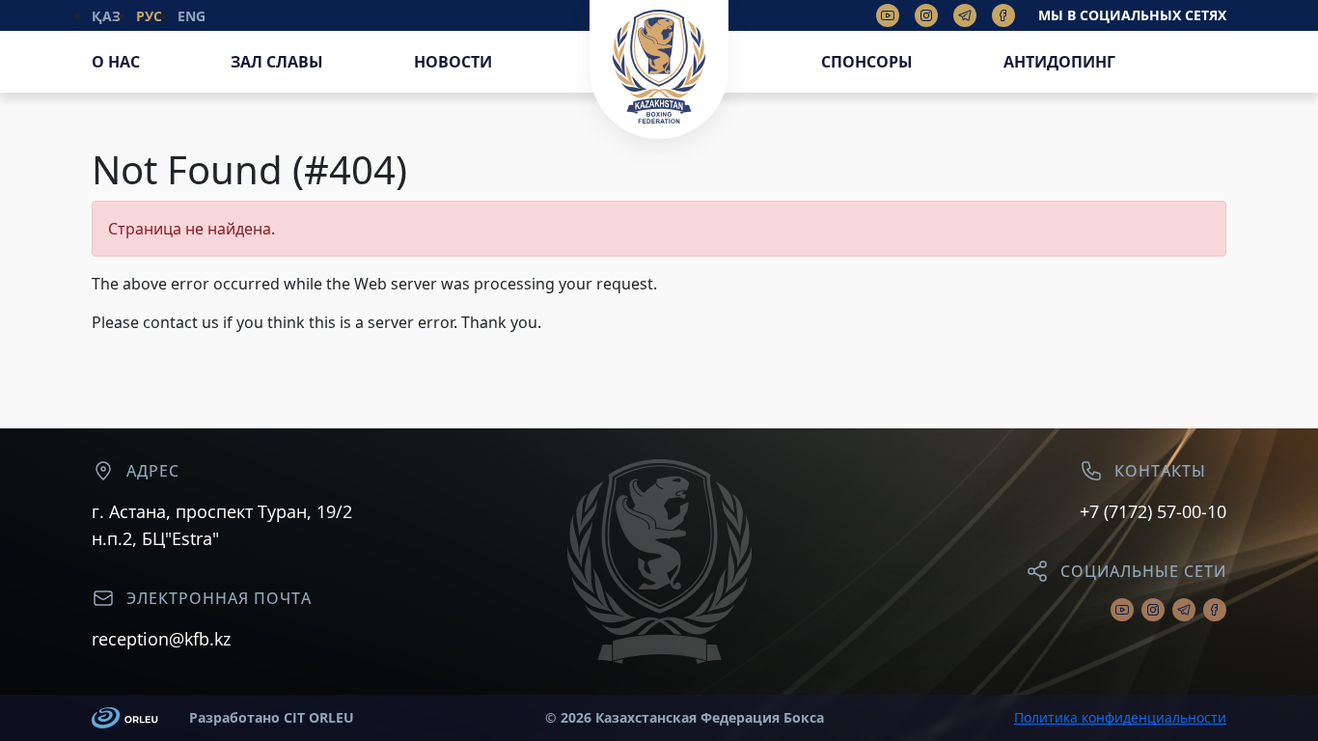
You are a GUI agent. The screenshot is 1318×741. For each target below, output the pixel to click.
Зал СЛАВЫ (277, 61)
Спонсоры (867, 61)
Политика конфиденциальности (1120, 718)
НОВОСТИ (453, 61)
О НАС (116, 61)
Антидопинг (1059, 61)
